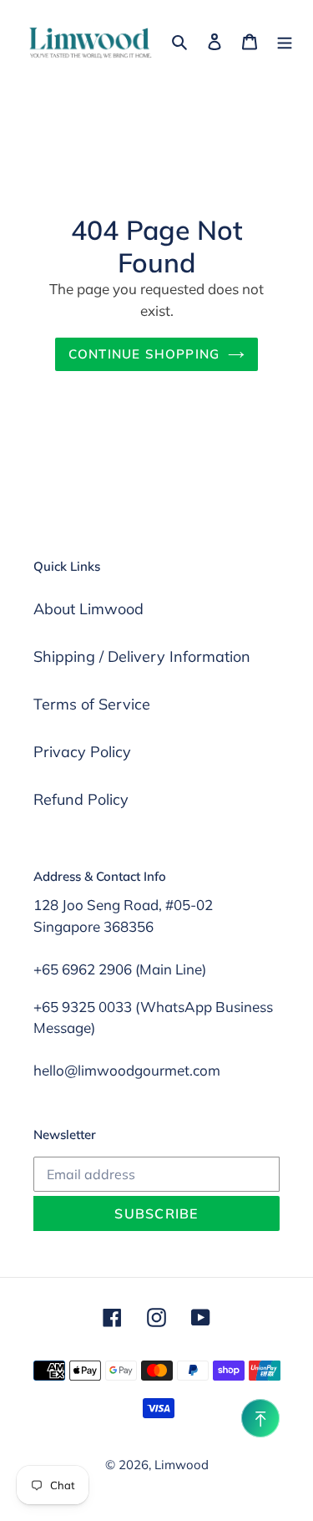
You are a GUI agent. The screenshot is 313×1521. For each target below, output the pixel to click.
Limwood (181, 1465)
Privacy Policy (82, 751)
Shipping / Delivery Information (141, 656)
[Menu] (284, 39)
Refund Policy (81, 799)
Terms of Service (91, 704)
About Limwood (88, 608)
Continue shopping (144, 354)
